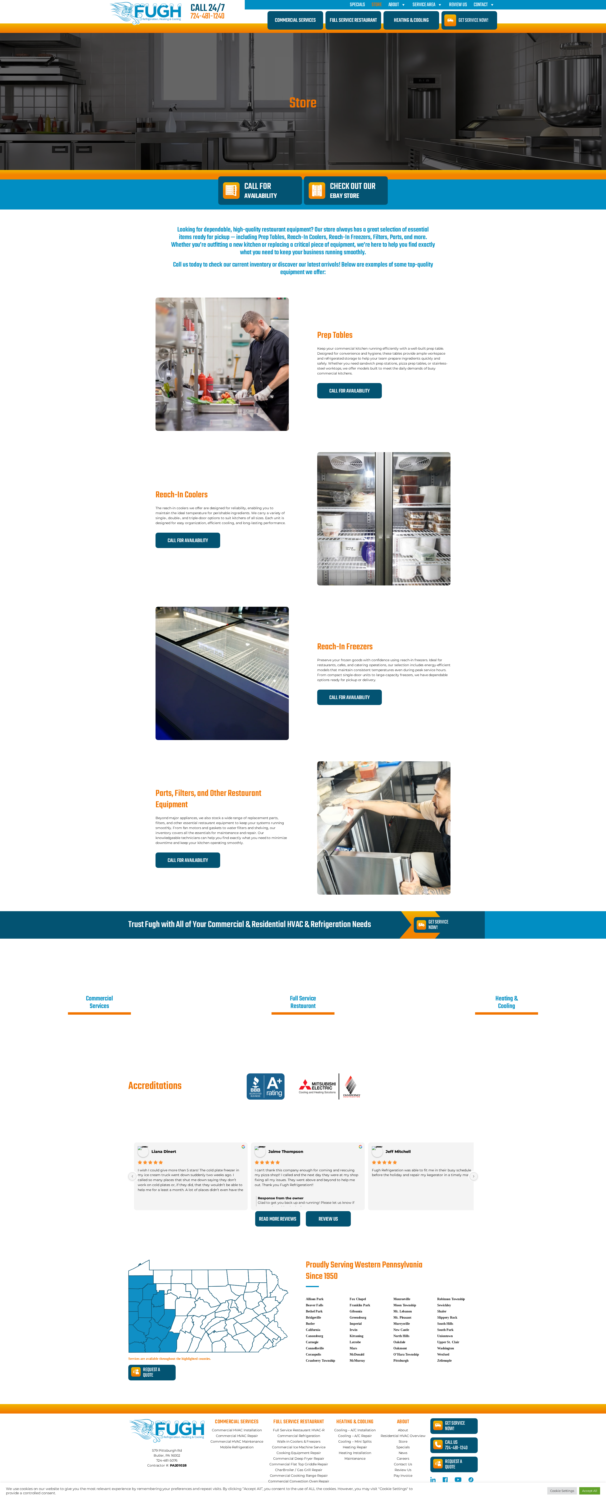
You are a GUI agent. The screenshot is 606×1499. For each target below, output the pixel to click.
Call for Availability (188, 541)
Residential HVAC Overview (403, 1436)
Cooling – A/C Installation (354, 1430)
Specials (357, 5)
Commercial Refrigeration (298, 1436)
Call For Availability (349, 391)
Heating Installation (355, 1453)
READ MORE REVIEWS (277, 1219)
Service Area (424, 5)
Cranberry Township (320, 1360)
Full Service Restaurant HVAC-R (298, 1430)
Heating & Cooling (411, 20)
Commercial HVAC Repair (237, 1436)
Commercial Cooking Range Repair (299, 1475)
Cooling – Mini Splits (355, 1441)
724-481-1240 (207, 16)
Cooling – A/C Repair (355, 1436)
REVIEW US (328, 1219)
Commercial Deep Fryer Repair (298, 1458)
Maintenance (354, 1458)
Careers (403, 1458)
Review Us (458, 5)
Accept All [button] (589, 1491)
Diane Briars (280, 1151)
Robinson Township (451, 1299)
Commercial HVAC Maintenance (236, 1441)
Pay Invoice (403, 1475)
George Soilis (399, 1151)
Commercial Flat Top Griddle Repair (298, 1464)
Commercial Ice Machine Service (298, 1447)
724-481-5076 (167, 1460)
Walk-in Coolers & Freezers (298, 1441)
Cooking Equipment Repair (298, 1453)
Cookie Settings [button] (562, 1491)
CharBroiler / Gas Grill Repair (298, 1470)
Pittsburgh (401, 1360)
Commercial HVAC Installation (237, 1430)
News (403, 1453)
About (393, 5)
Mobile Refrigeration (237, 1447)
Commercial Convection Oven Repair (298, 1481)
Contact (481, 5)
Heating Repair (355, 1447)
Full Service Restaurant (353, 20)
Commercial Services (295, 20)
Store (377, 5)
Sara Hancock (165, 1151)
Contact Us (403, 1464)
